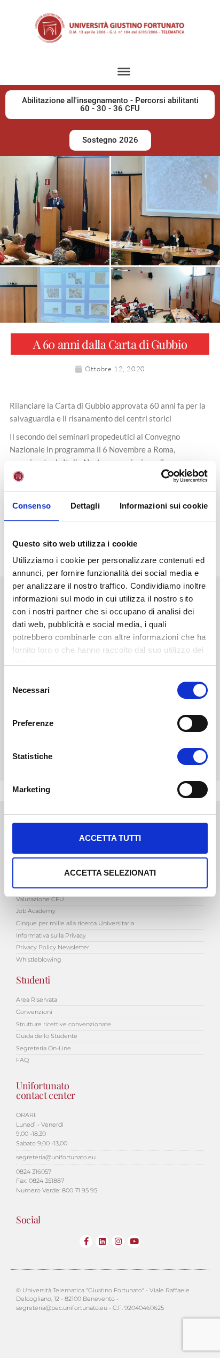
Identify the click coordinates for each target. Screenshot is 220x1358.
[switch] (192, 723)
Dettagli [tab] (85, 505)
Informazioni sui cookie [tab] (164, 505)
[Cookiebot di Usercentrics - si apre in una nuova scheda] (161, 476)
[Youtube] (134, 1241)
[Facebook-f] (86, 1241)
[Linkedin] (102, 1241)
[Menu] (123, 71)
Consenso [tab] (31, 505)
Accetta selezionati (110, 872)
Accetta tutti (110, 837)
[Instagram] (118, 1241)
